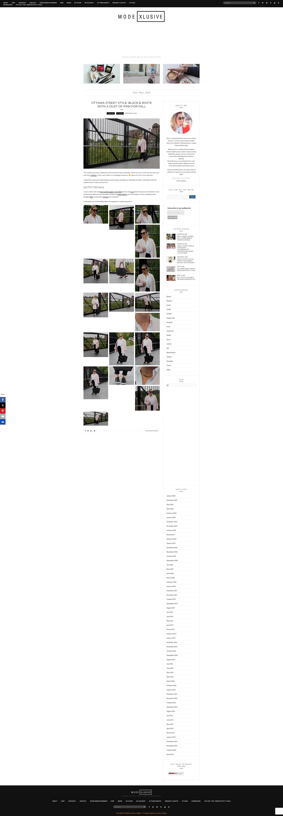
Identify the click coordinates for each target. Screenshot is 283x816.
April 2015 (170, 728)
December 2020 (172, 500)
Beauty (169, 296)
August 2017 (171, 608)
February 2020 (171, 513)
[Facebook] (3, 400)
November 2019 (172, 526)
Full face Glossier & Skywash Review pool (186, 278)
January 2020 (171, 517)
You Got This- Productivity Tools (29, 5)
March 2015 (171, 733)
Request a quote (119, 3)
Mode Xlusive (171, 352)
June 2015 (170, 720)
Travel (169, 365)
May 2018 (170, 569)
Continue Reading (151, 431)
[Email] (3, 416)
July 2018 (170, 565)
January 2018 (171, 586)
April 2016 (170, 677)
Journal (169, 344)
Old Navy (93, 175)
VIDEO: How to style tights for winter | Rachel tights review (185, 260)
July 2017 (170, 612)
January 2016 (171, 690)
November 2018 (172, 552)
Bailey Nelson (122, 194)
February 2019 (171, 539)
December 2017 (172, 591)
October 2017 (171, 599)
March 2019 (171, 535)
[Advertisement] (141, 39)
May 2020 (170, 504)
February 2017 (171, 634)
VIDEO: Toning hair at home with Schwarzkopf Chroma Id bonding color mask (185, 249)
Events (169, 305)
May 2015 (170, 724)
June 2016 (170, 668)
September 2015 (172, 707)
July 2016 (170, 664)
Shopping (170, 361)
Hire (61, 3)
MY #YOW (77, 3)
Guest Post (170, 331)
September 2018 (172, 560)
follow (192, 197)
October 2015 (171, 703)
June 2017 (170, 616)
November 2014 (172, 746)
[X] (3, 405)
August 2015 (171, 711)
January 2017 (171, 638)
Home (168, 339)
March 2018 (171, 578)
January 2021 (171, 496)
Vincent (105, 197)
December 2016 (172, 642)
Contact (33, 3)
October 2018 (171, 556)
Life (168, 348)
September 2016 (172, 655)
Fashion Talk (171, 318)
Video (168, 370)
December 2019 (172, 522)
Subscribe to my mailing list (179, 208)
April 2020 (170, 509)
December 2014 (172, 741)
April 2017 (170, 625)
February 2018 (171, 582)
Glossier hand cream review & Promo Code (186, 269)
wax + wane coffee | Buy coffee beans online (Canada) (185, 238)
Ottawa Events (103, 3)
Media (69, 3)
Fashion (111, 113)
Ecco (132, 192)
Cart (13, 3)
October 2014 (171, 750)
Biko (91, 197)
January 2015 (171, 737)
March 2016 (171, 681)
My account (89, 3)
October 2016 (171, 651)
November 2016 (172, 647)
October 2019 (171, 530)
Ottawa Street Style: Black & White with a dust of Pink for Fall (121, 104)
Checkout (22, 3)
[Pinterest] (3, 411)
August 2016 (171, 659)
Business (169, 301)
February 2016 (171, 685)
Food (168, 327)
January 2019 (171, 543)
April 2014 (170, 754)
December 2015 (172, 694)
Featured (169, 322)
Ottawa (120, 113)
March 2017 (171, 629)
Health (169, 335)
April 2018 (170, 573)
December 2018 (172, 547)
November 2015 (172, 698)
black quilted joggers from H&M (111, 192)
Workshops (7, 5)
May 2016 (170, 672)
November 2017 (172, 595)
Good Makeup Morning (48, 3)
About (5, 3)
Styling (132, 3)
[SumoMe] (3, 422)
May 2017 (170, 621)
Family (169, 309)
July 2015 (170, 715)
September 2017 (172, 603)
